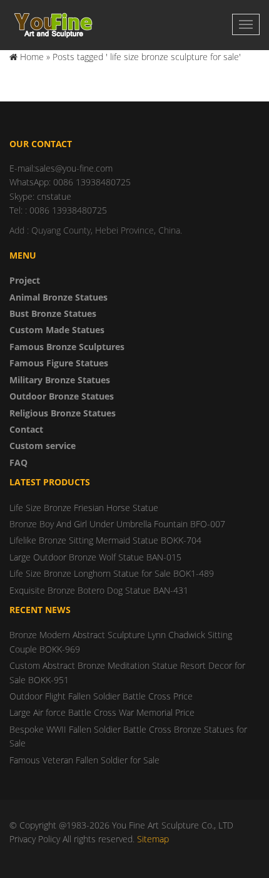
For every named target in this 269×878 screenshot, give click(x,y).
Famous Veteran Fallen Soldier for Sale (84, 760)
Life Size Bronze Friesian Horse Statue (83, 508)
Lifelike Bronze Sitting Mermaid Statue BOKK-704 (105, 540)
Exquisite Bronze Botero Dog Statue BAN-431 (98, 590)
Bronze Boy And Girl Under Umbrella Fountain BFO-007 (117, 524)
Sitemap (153, 839)
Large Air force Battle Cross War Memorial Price (102, 712)
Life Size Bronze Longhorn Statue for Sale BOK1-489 (111, 573)
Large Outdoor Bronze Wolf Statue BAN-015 (95, 557)
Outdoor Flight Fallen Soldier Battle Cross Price (101, 696)
